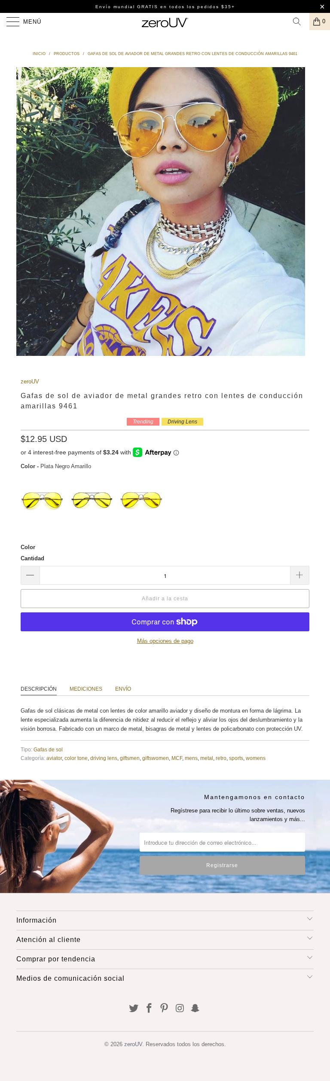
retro (221, 758)
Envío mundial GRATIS (126, 6)
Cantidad (32, 558)
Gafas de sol (48, 749)
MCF (176, 758)
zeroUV (30, 381)
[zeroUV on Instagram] (180, 1009)
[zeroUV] (165, 21)
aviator (54, 758)
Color (28, 547)
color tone (76, 758)
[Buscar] (300, 21)
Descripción (39, 689)
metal (206, 758)
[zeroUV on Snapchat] (195, 1009)
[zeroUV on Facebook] (149, 1009)
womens (256, 758)
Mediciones (86, 689)
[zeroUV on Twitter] (134, 1009)
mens (191, 758)
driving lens (103, 758)
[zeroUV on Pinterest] (164, 1009)
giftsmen (130, 758)
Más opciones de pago (165, 641)
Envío (123, 689)
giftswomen (155, 758)
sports (236, 758)
